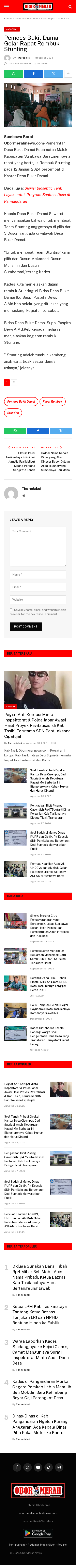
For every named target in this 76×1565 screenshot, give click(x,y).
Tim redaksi (23, 57)
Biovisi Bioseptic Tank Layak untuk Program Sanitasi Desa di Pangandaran (37, 195)
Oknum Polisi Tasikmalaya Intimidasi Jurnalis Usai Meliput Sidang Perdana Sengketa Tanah (20, 461)
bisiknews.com (48, 1513)
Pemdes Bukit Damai (21, 401)
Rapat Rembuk (52, 401)
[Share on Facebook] (33, 74)
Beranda (9, 18)
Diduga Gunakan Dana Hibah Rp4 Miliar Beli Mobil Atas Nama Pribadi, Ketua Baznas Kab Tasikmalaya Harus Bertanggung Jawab (39, 1277)
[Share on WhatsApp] (13, 74)
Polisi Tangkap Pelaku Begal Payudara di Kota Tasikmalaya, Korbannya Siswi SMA (50, 1009)
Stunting (13, 412)
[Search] (70, 6)
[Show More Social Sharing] (68, 74)
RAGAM (10, 706)
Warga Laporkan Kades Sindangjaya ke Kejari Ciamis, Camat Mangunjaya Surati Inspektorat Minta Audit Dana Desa (40, 1352)
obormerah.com (29, 1513)
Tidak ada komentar (19, 63)
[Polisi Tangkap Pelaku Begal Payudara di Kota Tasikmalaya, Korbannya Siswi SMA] (15, 1010)
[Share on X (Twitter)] (53, 74)
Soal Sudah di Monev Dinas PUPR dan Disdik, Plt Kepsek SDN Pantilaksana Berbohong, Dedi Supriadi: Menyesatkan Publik (50, 840)
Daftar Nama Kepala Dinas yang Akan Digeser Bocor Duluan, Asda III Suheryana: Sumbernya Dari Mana (55, 461)
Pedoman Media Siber (41, 1544)
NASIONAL (12, 29)
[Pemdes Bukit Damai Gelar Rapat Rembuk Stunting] (38, 105)
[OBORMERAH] (38, 6)
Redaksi (62, 1544)
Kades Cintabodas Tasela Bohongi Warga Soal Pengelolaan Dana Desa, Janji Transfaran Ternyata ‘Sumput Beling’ (49, 1036)
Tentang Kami (17, 1544)
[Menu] (6, 6)
